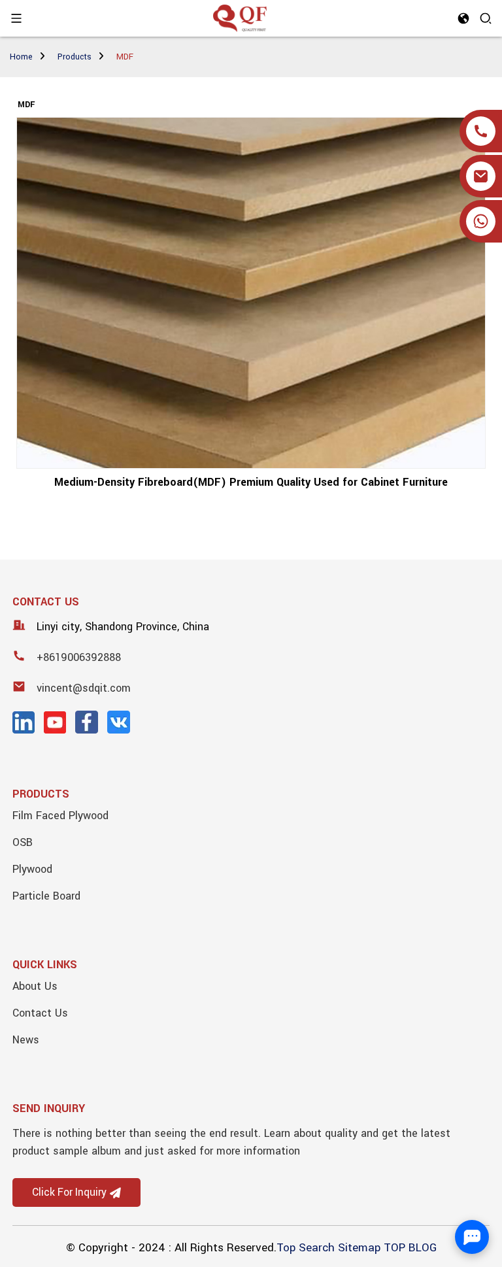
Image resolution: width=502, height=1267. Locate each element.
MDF (124, 57)
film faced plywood (60, 815)
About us (35, 986)
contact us (40, 1013)
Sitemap (359, 1248)
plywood (32, 869)
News (25, 1039)
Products (75, 57)
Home (21, 57)
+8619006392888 (79, 657)
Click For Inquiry (69, 1192)
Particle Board (46, 896)
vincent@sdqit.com (84, 688)
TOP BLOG (410, 1248)
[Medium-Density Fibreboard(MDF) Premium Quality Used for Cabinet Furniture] (250, 293)
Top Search (305, 1248)
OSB (22, 842)
